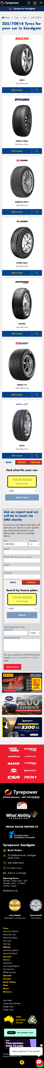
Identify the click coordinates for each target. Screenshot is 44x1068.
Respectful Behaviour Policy (12, 1056)
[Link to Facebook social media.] (22, 1062)
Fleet (5, 985)
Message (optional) (12, 637)
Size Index (7, 1000)
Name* (7, 549)
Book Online (9, 982)
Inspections (7, 963)
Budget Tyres (8, 1006)
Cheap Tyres (8, 1009)
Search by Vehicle (10, 931)
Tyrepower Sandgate (24, 8)
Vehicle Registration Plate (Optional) (14, 628)
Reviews (7, 991)
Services (7, 956)
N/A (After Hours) (14, 868)
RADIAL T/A (22, 385)
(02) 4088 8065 (16, 863)
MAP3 (22, 80)
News (6, 988)
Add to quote (16, 90)
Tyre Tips (6, 944)
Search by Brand (10, 937)
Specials (7, 975)
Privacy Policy (15, 657)
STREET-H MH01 (22, 141)
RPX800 (22, 324)
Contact (7, 978)
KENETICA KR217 (22, 202)
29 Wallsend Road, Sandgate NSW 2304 (22, 857)
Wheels (7, 947)
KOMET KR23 (22, 263)
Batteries (6, 960)
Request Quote (12, 667)
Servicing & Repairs (11, 966)
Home (7, 17)
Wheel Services (9, 972)
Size (5, 540)
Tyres (5, 928)
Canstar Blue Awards (11, 1003)
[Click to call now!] (28, 3)
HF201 (22, 446)
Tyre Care (7, 941)
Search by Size (9, 934)
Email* (7, 565)
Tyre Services (8, 969)
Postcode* (8, 573)
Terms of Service (32, 657)
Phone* (17, 557)
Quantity (33, 540)
